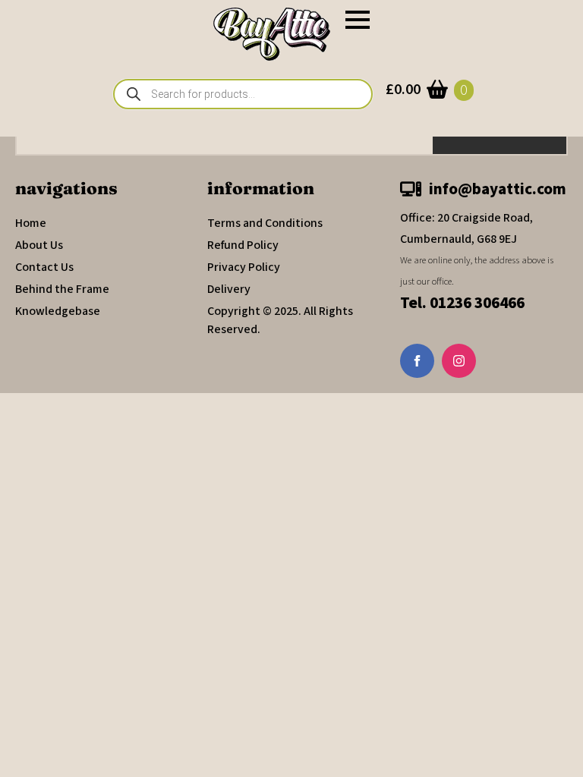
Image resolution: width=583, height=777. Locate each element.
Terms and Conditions (265, 223)
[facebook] (417, 361)
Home (30, 223)
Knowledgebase (57, 311)
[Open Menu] (357, 20)
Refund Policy (243, 245)
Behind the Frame (62, 289)
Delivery (229, 289)
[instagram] (459, 361)
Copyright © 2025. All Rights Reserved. (280, 320)
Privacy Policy (243, 267)
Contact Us (44, 267)
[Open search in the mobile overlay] (243, 94)
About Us (39, 245)
